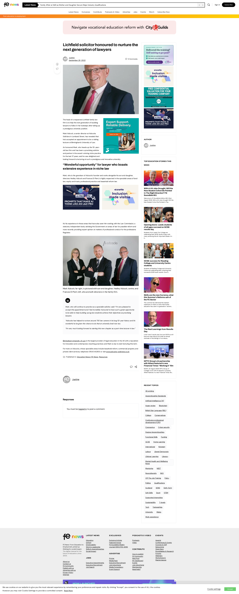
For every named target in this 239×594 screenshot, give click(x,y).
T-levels (162, 502)
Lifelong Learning (151, 456)
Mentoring (149, 468)
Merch (151, 12)
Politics (148, 483)
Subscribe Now (163, 12)
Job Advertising (115, 565)
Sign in (217, 5)
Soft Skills (149, 493)
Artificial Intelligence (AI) (154, 401)
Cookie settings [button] (214, 589)
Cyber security (164, 427)
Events (143, 12)
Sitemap (66, 575)
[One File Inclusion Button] (120, 208)
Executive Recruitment (94, 565)
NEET (159, 468)
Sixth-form (168, 488)
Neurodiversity (151, 473)
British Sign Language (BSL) (155, 410)
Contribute (97, 12)
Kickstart (161, 447)
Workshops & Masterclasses (160, 559)
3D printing (149, 391)
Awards (158, 540)
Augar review (150, 405)
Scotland (148, 488)
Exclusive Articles (115, 540)
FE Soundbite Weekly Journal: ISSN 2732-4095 (118, 546)
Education (89, 540)
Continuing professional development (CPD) (154, 421)
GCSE (147, 442)
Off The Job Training (153, 478)
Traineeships (157, 507)
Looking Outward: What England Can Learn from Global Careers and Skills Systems (73, 5)
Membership (137, 567)
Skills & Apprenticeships (95, 549)
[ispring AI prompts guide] (81, 208)
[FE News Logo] (11, 4)
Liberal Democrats (161, 451)
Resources (103, 357)
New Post (135, 558)
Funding (164, 437)
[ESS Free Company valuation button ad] (159, 97)
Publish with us (68, 568)
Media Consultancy (116, 567)
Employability (91, 545)
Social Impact (91, 551)
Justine (72, 58)
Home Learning (159, 442)
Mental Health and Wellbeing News (156, 462)
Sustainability (150, 502)
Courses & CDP (161, 545)
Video (134, 543)
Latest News (74, 12)
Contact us (67, 564)
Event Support (114, 569)
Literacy (165, 456)
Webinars (158, 556)
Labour (148, 451)
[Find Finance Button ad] (159, 55)
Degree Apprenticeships (154, 432)
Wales (158, 512)
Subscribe (229, 5)
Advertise (126, 12)
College (148, 415)
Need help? (136, 569)
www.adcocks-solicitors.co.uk (117, 352)
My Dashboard (137, 561)
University (149, 512)
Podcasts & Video (112, 12)
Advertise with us (69, 570)
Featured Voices (115, 543)
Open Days (159, 549)
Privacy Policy (68, 572)
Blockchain (163, 405)
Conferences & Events (163, 543)
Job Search (90, 567)
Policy (167, 478)
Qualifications (159, 483)
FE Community (68, 566)
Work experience (151, 517)
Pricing (111, 558)
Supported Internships (154, 497)
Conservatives (160, 415)
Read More (68, 591)
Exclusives (86, 12)
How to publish (137, 554)
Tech (147, 507)
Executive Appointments (95, 563)
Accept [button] (230, 589)
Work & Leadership (93, 547)
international (150, 447)
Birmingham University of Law (74, 341)
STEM (166, 493)
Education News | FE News (87, 357)
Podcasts (135, 540)
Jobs (135, 12)
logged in (82, 409)
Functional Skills (151, 437)
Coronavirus (150, 427)
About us (66, 561)
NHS (162, 473)
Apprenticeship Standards (155, 396)
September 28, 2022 (77, 60)
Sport (158, 493)
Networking (159, 547)
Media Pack (113, 561)
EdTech (88, 543)
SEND (158, 488)
